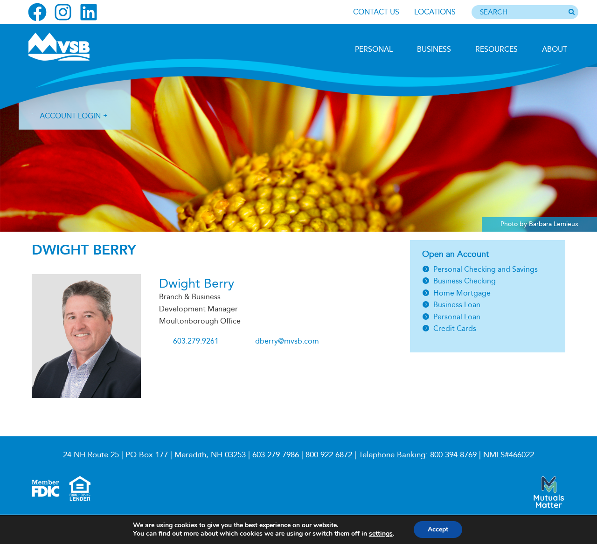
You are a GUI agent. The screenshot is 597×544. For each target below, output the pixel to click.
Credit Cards (454, 328)
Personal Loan (456, 316)
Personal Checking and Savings (485, 269)
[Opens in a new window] (37, 12)
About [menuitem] (554, 49)
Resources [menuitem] (496, 49)
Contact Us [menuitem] (376, 11)
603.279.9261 (196, 341)
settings (381, 534)
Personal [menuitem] (374, 49)
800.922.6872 (328, 455)
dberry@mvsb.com (287, 341)
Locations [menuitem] (435, 11)
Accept (438, 529)
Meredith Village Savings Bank (78, 47)
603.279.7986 (275, 455)
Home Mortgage (462, 293)
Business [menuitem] (434, 49)
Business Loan (456, 304)
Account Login (70, 115)
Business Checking (464, 280)
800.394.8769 (453, 455)
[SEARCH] (571, 13)
